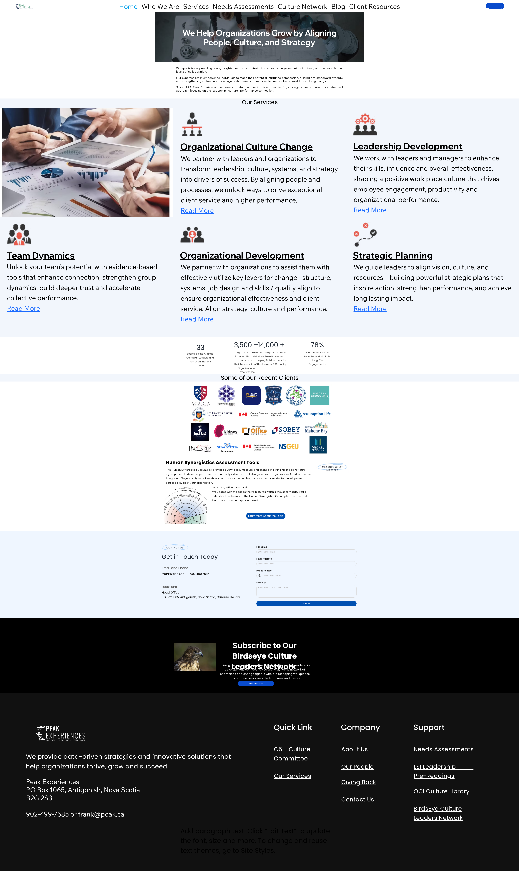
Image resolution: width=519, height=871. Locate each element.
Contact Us (357, 799)
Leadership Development (408, 146)
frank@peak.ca (173, 574)
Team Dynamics (41, 255)
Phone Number (264, 570)
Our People (357, 767)
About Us (354, 749)
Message (261, 582)
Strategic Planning (393, 255)
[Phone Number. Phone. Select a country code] (261, 575)
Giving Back (358, 782)
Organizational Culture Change (246, 146)
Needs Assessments (444, 749)
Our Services (292, 776)
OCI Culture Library (441, 791)
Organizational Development (242, 255)
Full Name (261, 547)
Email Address (264, 559)
